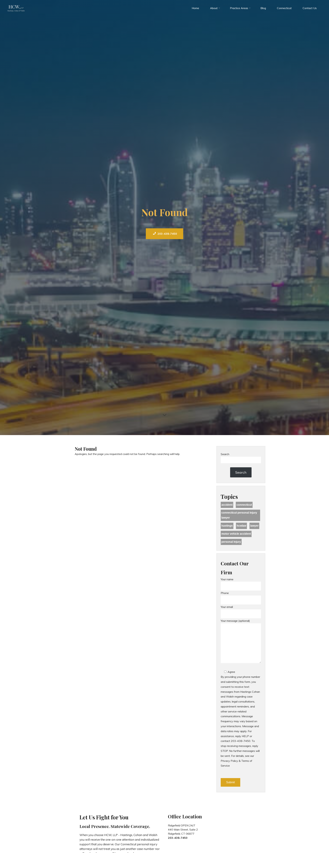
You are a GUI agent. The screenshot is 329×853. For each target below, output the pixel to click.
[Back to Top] (315, 839)
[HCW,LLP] (16, 8)
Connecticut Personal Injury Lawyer (239, 515)
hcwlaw (241, 525)
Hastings (227, 525)
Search (225, 454)
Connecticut (244, 504)
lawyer (254, 525)
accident (227, 504)
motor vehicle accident (236, 533)
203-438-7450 (167, 233)
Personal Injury (231, 541)
